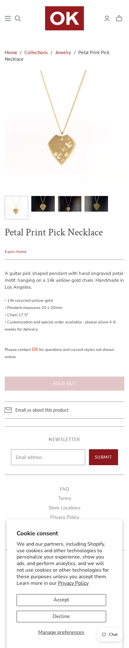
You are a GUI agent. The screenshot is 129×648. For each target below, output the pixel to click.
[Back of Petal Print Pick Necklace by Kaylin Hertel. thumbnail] (96, 204)
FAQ (64, 489)
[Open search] (18, 18)
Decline (61, 616)
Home (11, 52)
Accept (61, 599)
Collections (36, 52)
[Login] (107, 18)
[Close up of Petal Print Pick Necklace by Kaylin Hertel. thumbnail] (43, 204)
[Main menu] (8, 18)
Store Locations (64, 508)
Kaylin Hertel (16, 251)
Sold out (64, 383)
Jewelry (63, 52)
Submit (103, 457)
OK (35, 349)
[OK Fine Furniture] (64, 17)
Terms (64, 498)
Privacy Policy (73, 583)
